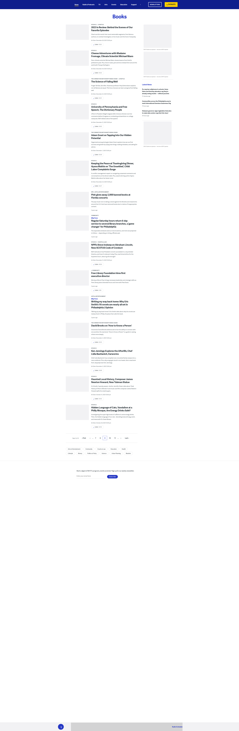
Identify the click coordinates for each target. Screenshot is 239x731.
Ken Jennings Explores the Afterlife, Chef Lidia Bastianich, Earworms (111, 352)
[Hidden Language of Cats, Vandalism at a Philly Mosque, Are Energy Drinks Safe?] (77, 414)
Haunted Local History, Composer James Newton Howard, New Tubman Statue (112, 381)
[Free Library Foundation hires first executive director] (77, 279)
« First (84, 438)
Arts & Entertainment (101, 192)
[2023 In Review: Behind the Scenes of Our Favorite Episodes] (77, 33)
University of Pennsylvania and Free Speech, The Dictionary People (109, 108)
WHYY (63, 4)
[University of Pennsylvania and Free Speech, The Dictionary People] (77, 113)
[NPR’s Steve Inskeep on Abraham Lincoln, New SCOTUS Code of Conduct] (77, 251)
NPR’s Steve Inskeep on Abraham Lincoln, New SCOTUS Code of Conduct (112, 246)
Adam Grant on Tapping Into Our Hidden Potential (111, 137)
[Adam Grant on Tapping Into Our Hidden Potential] (77, 141)
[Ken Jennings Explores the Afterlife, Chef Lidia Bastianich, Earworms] (77, 357)
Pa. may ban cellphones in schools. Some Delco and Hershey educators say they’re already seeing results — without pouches (155, 91)
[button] (61, 727)
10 (110, 438)
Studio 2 (94, 24)
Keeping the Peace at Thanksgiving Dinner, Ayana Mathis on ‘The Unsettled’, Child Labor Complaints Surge (112, 166)
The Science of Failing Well (104, 81)
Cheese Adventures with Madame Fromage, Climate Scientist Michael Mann (112, 55)
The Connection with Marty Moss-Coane (104, 79)
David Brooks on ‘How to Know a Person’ (111, 325)
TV (99, 4)
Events (113, 4)
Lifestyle (101, 24)
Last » (127, 438)
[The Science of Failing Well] (77, 88)
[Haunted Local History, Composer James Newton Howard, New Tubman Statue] (77, 385)
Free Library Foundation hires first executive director (108, 275)
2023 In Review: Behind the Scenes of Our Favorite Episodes (112, 29)
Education (123, 4)
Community (95, 215)
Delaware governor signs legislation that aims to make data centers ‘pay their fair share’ (156, 112)
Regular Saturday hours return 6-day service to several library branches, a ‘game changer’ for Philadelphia (112, 223)
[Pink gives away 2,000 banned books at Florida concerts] (77, 201)
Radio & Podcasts (88, 4)
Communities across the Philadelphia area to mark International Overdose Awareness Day (156, 102)
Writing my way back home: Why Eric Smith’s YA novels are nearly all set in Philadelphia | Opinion (109, 304)
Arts (105, 4)
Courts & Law (102, 242)
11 (115, 438)
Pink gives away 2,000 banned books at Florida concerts (110, 196)
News (77, 4)
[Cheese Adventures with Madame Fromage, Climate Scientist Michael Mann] (77, 59)
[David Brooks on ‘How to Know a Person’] (77, 332)
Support (134, 4)
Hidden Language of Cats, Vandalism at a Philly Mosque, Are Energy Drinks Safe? (111, 409)
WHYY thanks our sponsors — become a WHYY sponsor (156, 49)
